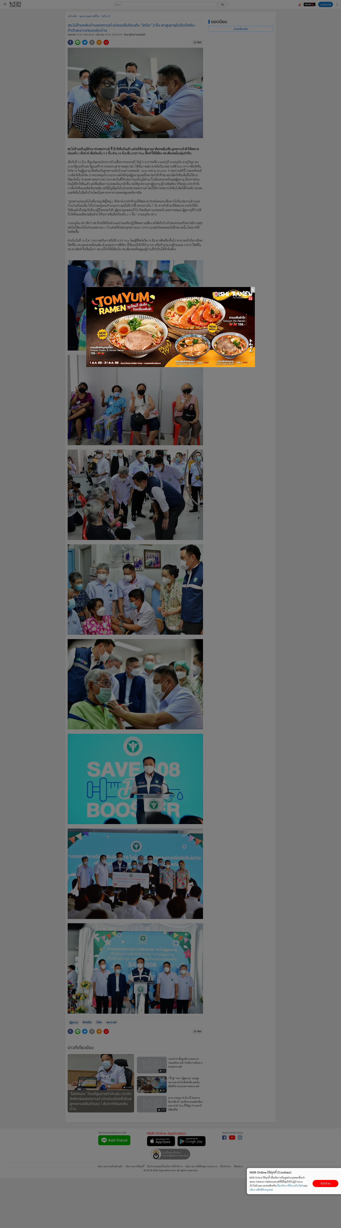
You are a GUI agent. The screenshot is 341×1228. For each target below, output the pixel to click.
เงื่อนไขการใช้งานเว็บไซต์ (290, 1185)
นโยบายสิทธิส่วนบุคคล (261, 1189)
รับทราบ (325, 1183)
